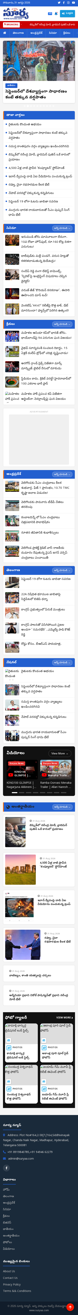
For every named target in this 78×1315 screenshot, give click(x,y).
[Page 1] (14, 792)
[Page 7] (56, 792)
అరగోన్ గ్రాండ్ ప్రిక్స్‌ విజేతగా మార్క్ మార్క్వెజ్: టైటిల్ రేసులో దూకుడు (41, 366)
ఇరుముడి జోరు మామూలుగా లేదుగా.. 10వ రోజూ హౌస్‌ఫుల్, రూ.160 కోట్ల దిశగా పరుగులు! (46, 242)
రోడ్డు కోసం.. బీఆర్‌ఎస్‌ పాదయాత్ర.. (41, 644)
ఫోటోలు (7, 1243)
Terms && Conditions (17, 1291)
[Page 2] (21, 792)
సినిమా (53, 33)
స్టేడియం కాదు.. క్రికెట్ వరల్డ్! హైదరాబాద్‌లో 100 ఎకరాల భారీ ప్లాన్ (46, 381)
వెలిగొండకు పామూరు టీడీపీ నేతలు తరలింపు (42, 504)
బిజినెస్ (7, 1223)
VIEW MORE (64, 1018)
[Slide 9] (50, 106)
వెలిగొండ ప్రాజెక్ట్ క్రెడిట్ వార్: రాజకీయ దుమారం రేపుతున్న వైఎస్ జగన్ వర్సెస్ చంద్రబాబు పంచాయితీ (44, 553)
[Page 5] (42, 792)
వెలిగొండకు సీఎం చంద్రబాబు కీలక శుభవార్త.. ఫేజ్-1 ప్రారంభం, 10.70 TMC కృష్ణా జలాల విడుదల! (45, 488)
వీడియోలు (9, 1249)
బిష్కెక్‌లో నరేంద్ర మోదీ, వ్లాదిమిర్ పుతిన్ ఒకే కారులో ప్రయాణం (39, 157)
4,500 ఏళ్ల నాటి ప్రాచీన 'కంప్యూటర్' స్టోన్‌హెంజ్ (36, 168)
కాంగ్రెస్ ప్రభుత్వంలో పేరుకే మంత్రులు (43, 610)
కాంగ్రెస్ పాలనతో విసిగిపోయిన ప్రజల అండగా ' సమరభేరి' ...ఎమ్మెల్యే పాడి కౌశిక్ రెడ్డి (45, 630)
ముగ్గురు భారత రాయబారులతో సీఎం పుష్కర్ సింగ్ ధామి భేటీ (39, 212)
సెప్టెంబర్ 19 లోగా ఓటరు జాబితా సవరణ (33, 202)
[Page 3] (28, 792)
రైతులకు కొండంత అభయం (25, 125)
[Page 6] (49, 792)
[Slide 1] (25, 106)
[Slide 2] (28, 106)
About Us (9, 1272)
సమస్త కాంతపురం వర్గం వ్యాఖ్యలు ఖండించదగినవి (39, 147)
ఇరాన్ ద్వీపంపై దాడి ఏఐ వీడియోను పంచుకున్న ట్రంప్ (40, 177)
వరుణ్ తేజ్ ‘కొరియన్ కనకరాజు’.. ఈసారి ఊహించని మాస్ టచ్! (45, 293)
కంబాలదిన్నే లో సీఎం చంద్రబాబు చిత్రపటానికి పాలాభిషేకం (40, 520)
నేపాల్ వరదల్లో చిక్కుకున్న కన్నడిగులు (31, 193)
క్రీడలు (66, 33)
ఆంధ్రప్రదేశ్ (36, 33)
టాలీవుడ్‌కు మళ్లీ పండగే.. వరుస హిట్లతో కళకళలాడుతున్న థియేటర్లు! (45, 258)
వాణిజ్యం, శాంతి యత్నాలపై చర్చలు (30, 976)
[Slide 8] (47, 106)
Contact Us (10, 1278)
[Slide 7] (44, 106)
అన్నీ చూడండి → (62, 228)
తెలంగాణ (18, 33)
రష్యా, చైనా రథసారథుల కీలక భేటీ (29, 185)
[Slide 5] (37, 106)
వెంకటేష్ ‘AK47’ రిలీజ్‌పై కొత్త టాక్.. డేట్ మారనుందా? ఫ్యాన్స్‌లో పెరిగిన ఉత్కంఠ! (45, 308)
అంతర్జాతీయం (11, 1236)
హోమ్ (6, 1190)
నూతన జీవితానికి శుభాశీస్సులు (40, 533)
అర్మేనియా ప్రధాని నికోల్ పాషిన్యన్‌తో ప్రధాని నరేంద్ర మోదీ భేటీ (38, 998)
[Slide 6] (41, 106)
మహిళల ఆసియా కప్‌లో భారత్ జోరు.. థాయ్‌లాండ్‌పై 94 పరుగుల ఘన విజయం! (46, 335)
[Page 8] (63, 792)
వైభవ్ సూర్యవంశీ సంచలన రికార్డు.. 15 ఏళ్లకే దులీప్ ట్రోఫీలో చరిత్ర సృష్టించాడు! (44, 350)
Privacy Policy (12, 1285)
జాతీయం (8, 1229)
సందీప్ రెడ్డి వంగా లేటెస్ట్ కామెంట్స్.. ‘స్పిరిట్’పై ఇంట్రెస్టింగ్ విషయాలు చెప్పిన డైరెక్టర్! (44, 276)
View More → (59, 753)
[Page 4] (35, 792)
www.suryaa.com (39, 1310)
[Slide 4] (34, 106)
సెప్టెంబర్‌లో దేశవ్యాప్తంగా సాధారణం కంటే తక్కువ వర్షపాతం (38, 135)
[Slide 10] (53, 106)
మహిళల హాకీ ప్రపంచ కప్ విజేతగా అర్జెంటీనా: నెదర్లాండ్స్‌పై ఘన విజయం (43, 396)
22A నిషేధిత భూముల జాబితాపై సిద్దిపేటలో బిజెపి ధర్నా (41, 597)
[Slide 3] (31, 106)
